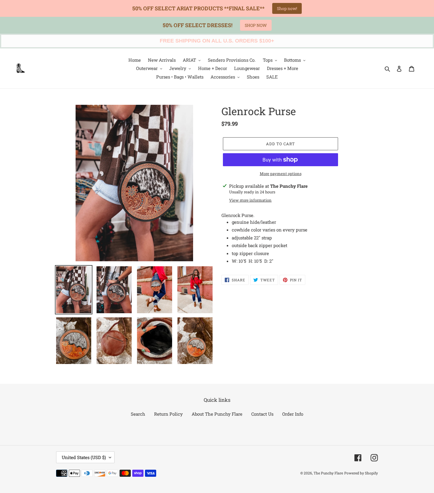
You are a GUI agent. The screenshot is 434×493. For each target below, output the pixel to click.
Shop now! (287, 8)
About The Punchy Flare (217, 414)
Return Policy (168, 414)
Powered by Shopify (361, 473)
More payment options (280, 173)
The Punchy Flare (328, 473)
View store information (250, 200)
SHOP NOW (256, 25)
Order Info (292, 414)
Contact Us (262, 414)
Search (138, 414)
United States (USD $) (84, 457)
